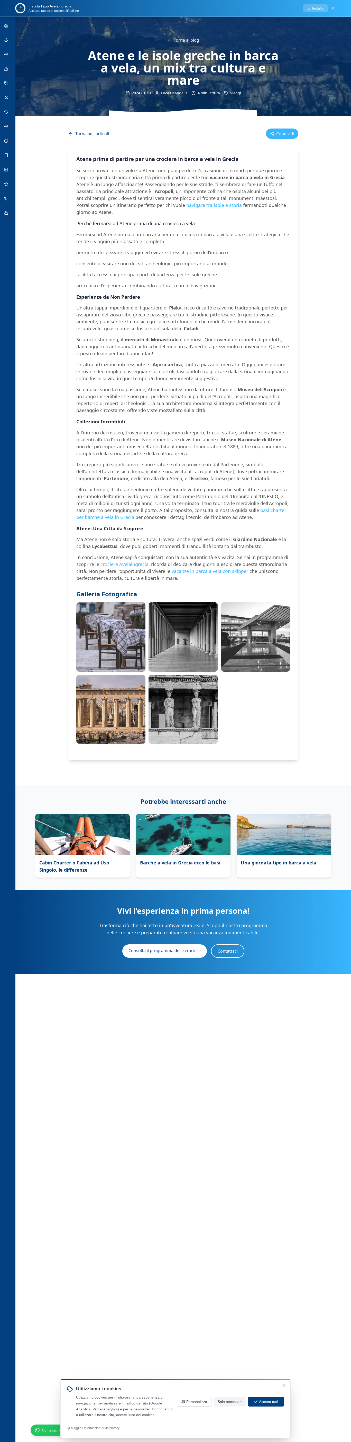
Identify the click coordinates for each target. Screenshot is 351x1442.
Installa (318, 8)
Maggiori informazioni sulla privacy (95, 1428)
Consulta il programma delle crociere (164, 950)
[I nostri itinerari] (6, 54)
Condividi (285, 133)
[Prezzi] (6, 83)
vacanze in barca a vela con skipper (210, 571)
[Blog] (6, 155)
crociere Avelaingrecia (124, 564)
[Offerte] (6, 98)
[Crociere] (6, 40)
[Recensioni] (6, 184)
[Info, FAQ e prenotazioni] (6, 141)
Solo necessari (230, 1402)
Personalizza (196, 1402)
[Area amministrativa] (6, 213)
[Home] (6, 26)
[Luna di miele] (6, 112)
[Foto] (6, 170)
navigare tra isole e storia (214, 205)
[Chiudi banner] (333, 8)
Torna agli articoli (92, 133)
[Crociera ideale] (6, 126)
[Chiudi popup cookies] (284, 1385)
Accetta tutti (268, 1402)
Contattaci (228, 951)
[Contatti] (6, 198)
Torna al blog (186, 40)
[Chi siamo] (6, 69)
